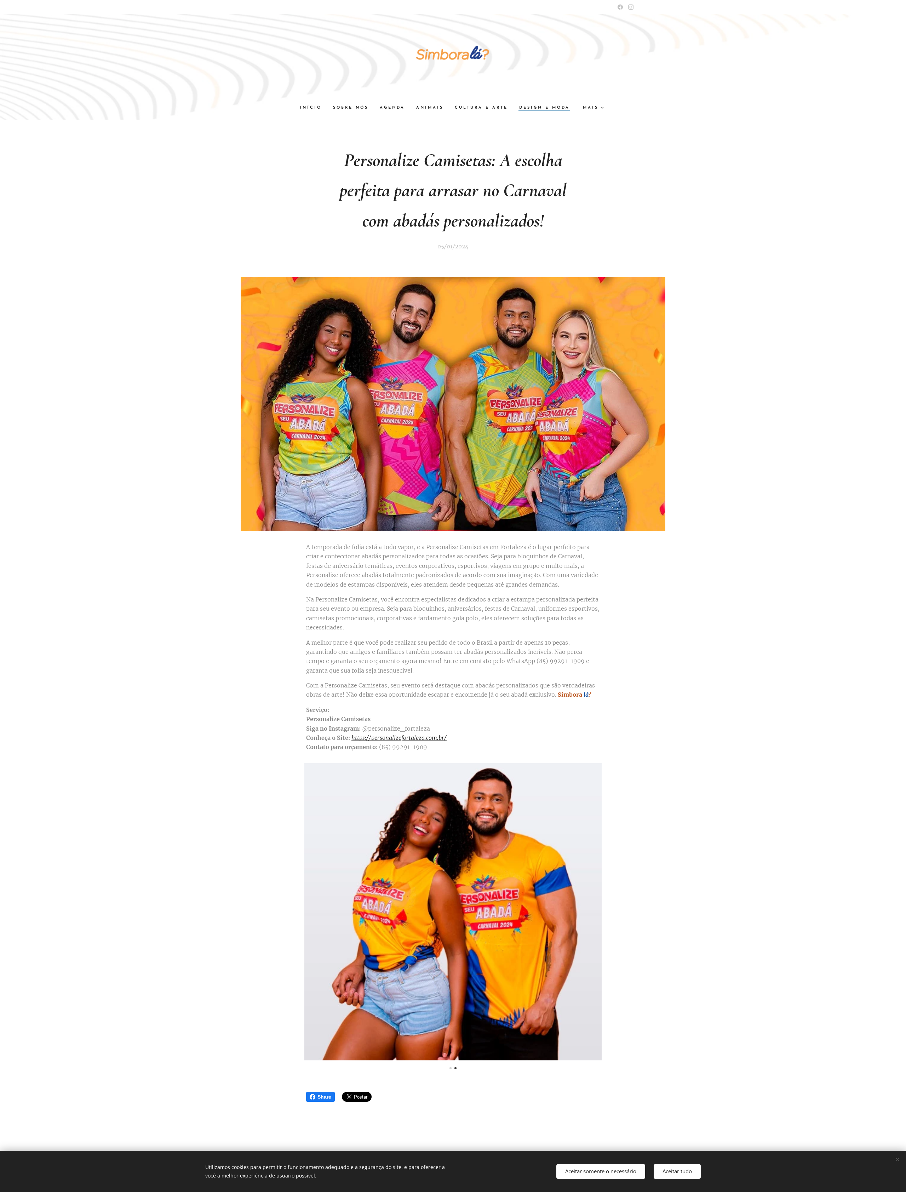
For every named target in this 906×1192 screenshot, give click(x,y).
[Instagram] (630, 7)
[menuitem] (313, 108)
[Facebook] (620, 7)
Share (324, 1097)
